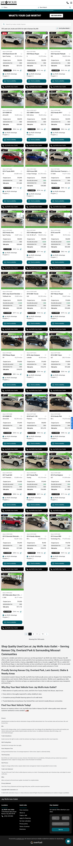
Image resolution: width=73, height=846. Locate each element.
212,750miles (42, 174)
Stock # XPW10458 (31, 291)
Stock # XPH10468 (7, 110)
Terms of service (24, 826)
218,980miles (18, 174)
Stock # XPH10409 (55, 414)
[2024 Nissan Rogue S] (36, 40)
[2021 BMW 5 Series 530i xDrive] (36, 99)
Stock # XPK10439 (55, 534)
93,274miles (18, 357)
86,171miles (18, 597)
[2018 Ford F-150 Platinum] (36, 403)
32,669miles (18, 296)
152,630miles (42, 235)
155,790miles (18, 419)
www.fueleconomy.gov (7, 732)
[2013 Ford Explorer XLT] (60, 461)
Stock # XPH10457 (7, 230)
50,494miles (66, 115)
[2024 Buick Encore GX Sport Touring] (12, 40)
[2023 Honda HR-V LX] (60, 99)
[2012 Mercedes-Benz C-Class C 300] (12, 581)
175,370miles (66, 419)
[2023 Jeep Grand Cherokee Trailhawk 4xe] (12, 280)
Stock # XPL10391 (55, 291)
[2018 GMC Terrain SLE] (36, 280)
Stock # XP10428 (7, 353)
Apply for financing (25, 818)
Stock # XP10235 (31, 230)
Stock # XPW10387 (56, 473)
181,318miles (42, 477)
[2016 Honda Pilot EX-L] (60, 403)
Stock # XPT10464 (7, 169)
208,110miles (66, 357)
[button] (67, 3)
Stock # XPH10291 (7, 473)
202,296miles (42, 539)
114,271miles (66, 174)
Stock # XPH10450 (7, 414)
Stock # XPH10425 (7, 291)
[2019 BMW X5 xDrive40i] (12, 99)
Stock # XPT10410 (31, 353)
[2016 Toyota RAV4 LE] (12, 158)
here (29, 786)
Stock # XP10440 (55, 169)
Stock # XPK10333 (31, 473)
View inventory (23, 810)
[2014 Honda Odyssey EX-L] (36, 523)
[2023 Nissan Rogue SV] (12, 342)
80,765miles (42, 357)
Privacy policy (23, 824)
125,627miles (66, 296)
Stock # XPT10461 (31, 414)
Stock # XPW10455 (7, 534)
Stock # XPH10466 (55, 51)
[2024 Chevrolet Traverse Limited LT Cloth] (60, 158)
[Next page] (47, 634)
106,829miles (66, 56)
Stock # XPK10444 (7, 592)
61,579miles (42, 56)
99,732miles (66, 235)
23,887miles (18, 235)
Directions (22, 829)
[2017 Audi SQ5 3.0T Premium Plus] (12, 461)
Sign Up (60, 829)
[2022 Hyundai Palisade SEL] (60, 40)
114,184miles (66, 477)
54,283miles (18, 115)
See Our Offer (56, 15)
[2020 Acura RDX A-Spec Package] (36, 158)
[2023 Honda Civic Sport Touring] (12, 219)
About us (22, 813)
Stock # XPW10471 (31, 110)
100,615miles (42, 419)
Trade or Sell (23, 815)
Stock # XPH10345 (55, 230)
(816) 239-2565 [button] (8, 816)
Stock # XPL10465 (31, 169)
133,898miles (18, 477)
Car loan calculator (25, 821)
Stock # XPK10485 (7, 51)
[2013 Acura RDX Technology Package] (60, 523)
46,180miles (18, 56)
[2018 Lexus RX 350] (60, 219)
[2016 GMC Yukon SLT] (60, 342)
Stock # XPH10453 (31, 534)
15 (42, 634)
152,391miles (18, 539)
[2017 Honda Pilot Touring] (36, 461)
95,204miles (42, 115)
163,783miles (42, 296)
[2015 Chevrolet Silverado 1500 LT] (12, 523)
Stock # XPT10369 (55, 353)
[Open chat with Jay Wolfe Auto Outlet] (68, 841)
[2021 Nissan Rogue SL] (60, 280)
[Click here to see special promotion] (36, 10)
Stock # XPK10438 (55, 110)
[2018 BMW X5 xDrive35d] (12, 403)
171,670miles (66, 539)
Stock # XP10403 (31, 51)
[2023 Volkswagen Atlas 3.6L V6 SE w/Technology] (36, 219)
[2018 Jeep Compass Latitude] (36, 342)
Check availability (11, 81)
